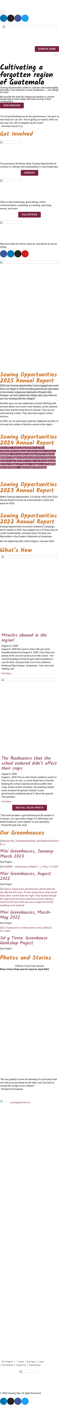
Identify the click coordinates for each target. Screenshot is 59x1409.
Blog (12, 5)
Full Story (6, 673)
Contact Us (31, 5)
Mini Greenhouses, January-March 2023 (27, 854)
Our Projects (7, 1361)
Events (20, 5)
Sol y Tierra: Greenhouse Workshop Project (24, 941)
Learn (41, 1361)
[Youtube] (25, 253)
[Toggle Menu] (55, 54)
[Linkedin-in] (10, 253)
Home (4, 5)
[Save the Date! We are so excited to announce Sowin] (7, 1155)
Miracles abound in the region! (24, 638)
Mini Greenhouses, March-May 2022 (26, 915)
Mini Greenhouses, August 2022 (25, 876)
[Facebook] (17, 18)
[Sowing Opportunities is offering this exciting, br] (22, 1260)
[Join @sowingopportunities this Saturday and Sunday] (7, 1284)
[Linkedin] (3, 18)
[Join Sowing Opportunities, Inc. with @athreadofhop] (37, 1275)
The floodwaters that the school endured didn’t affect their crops (29, 763)
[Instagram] (10, 18)
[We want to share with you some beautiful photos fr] (22, 1162)
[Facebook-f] (3, 253)
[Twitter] (25, 18)
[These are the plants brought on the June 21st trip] (37, 1146)
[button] (2, 12)
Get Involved (7, 1365)
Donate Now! (35, 1365)
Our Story (31, 1361)
